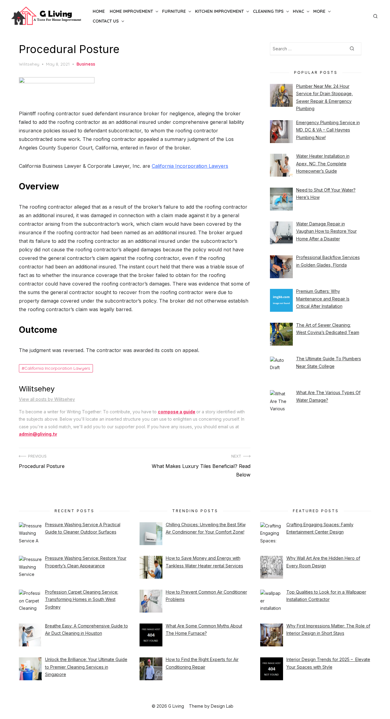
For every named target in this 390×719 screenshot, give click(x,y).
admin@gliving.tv (38, 434)
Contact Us (106, 21)
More (319, 11)
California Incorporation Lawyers (190, 166)
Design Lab (222, 706)
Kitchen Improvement (219, 11)
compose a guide (176, 411)
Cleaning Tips (268, 11)
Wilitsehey (29, 64)
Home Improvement (131, 11)
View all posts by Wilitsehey (47, 399)
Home (99, 11)
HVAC (298, 11)
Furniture (174, 11)
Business (85, 64)
